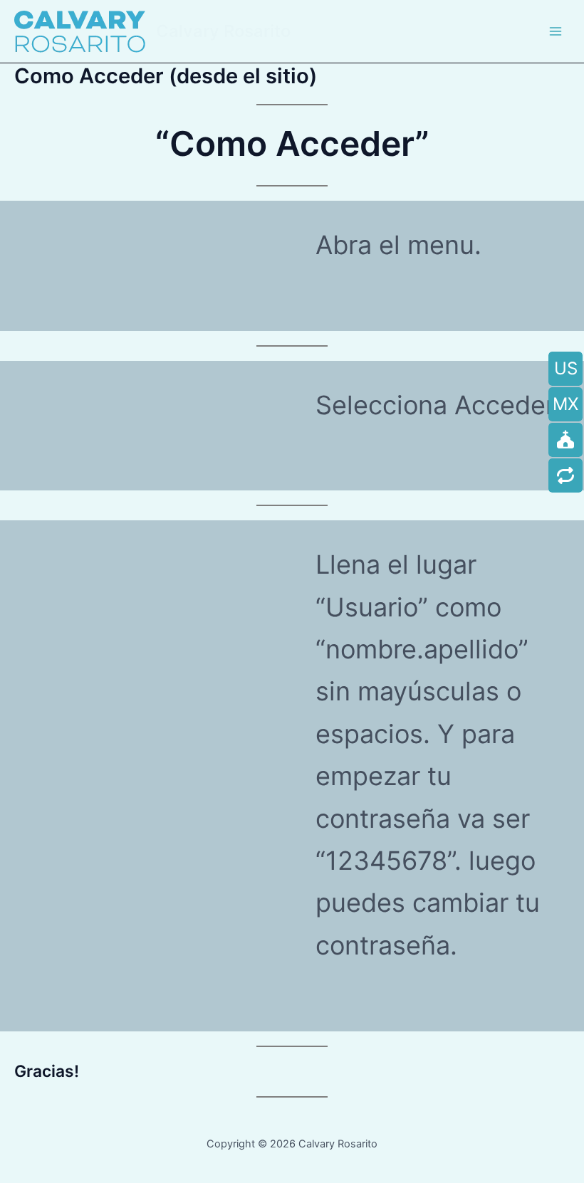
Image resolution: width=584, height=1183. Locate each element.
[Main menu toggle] (555, 31)
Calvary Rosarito (223, 31)
